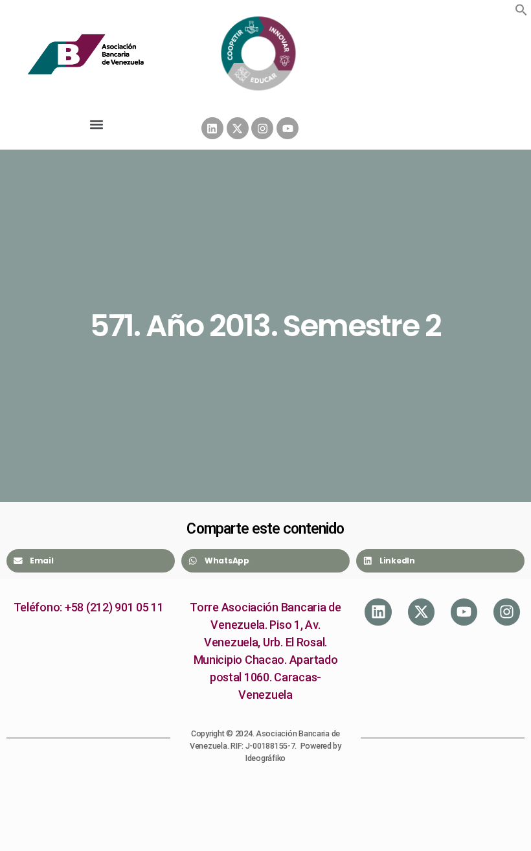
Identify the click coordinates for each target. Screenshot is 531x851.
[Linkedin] (212, 128)
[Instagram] (262, 128)
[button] (521, 9)
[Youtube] (288, 128)
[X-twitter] (238, 128)
